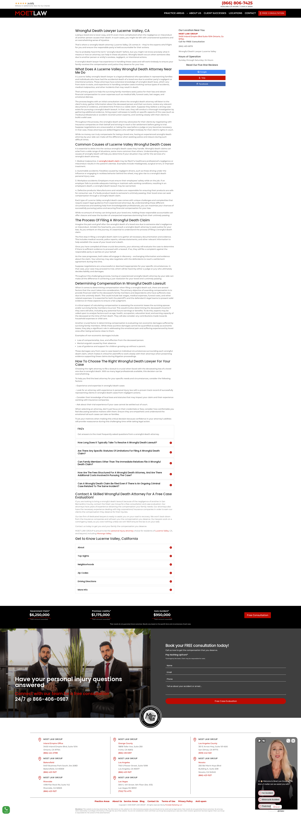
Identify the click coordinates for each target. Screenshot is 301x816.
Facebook (203, 84)
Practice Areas (174, 13)
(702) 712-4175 (124, 791)
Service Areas (131, 801)
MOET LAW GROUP (188, 34)
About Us (195, 13)
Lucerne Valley (162, 531)
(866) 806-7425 (237, 2)
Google (203, 72)
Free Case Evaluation (226, 701)
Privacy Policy (185, 801)
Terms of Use (168, 801)
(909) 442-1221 (205, 753)
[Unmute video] (259, 741)
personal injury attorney (122, 531)
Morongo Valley (104, 533)
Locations (235, 13)
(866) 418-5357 (125, 753)
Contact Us (153, 801)
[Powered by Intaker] (281, 811)
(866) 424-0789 (50, 753)
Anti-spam (201, 801)
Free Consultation (257, 615)
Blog (142, 801)
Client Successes (215, 13)
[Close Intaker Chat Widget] (293, 741)
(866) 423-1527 (50, 772)
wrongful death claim (109, 161)
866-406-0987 (50, 699)
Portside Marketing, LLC (173, 805)
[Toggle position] (288, 741)
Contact (250, 13)
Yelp (203, 78)
